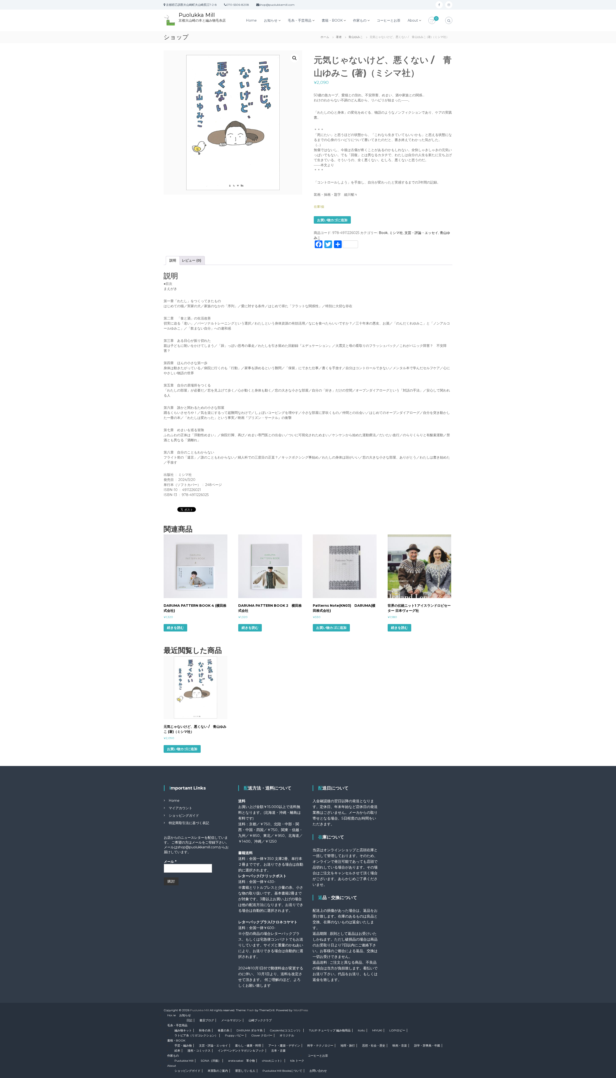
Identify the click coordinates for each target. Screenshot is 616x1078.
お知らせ (270, 20)
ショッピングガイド (184, 815)
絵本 (177, 1050)
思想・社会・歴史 (373, 1045)
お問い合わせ (318, 1070)
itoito (361, 1030)
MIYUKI (377, 1030)
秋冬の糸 (205, 1030)
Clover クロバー (261, 1035)
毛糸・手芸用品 (299, 20)
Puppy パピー (234, 1035)
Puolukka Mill (197, 15)
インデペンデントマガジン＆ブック (241, 1050)
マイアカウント (180, 808)
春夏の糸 (223, 1030)
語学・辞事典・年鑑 (427, 1045)
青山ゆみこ (355, 37)
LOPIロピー (397, 1030)
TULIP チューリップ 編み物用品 (330, 1030)
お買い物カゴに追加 (332, 220)
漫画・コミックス (199, 1050)
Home (251, 20)
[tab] (173, 260)
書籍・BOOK (332, 20)
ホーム (325, 37)
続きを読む (175, 627)
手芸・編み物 (183, 1045)
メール (170, 861)
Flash (250, 1010)
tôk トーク (297, 1060)
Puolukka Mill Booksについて (282, 1070)
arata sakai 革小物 (241, 1060)
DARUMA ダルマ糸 (250, 1030)
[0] (432, 20)
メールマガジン (231, 1020)
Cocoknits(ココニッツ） (286, 1030)
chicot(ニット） (272, 1060)
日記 (189, 1020)
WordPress (300, 1010)
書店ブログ (206, 1020)
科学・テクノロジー (320, 1045)
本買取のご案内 (218, 1070)
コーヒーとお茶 (388, 20)
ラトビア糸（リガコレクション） (196, 1035)
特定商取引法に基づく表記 (189, 823)
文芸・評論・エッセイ (421, 233)
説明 (172, 260)
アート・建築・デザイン (284, 1045)
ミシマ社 (396, 233)
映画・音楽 (399, 1045)
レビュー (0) (191, 260)
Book (383, 233)
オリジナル (287, 1035)
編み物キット (183, 1030)
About (413, 20)
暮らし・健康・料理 (248, 1045)
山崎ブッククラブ (260, 1020)
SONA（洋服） (211, 1060)
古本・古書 (278, 1050)
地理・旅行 (347, 1045)
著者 (339, 37)
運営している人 (245, 1070)
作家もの (359, 20)
